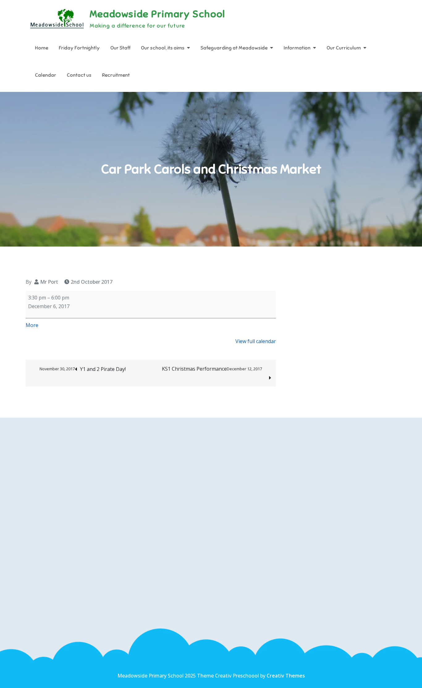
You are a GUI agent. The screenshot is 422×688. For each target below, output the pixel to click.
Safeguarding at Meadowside (234, 48)
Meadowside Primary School (157, 14)
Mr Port (49, 281)
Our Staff (120, 48)
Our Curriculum (344, 48)
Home (41, 48)
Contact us (79, 75)
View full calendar (255, 341)
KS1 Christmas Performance (212, 368)
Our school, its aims (162, 48)
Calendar (45, 75)
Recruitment (116, 75)
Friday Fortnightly (79, 48)
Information (297, 48)
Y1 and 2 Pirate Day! (83, 369)
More (32, 325)
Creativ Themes (286, 675)
